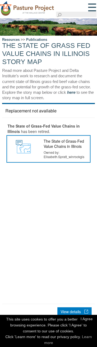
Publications (36, 40)
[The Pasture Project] (27, 7)
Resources (11, 40)
